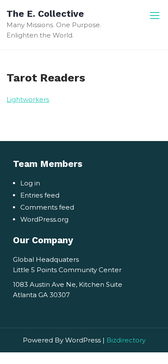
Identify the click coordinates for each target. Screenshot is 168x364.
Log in (30, 183)
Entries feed (39, 195)
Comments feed (47, 207)
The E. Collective (45, 13)
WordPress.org (44, 219)
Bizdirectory (126, 340)
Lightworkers (27, 99)
